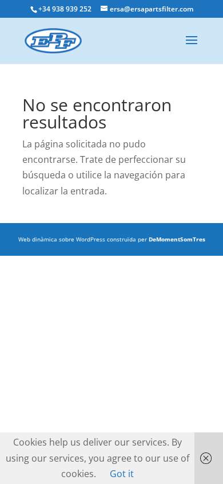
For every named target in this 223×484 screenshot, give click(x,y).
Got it (122, 473)
